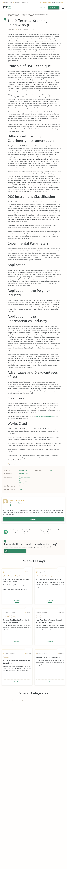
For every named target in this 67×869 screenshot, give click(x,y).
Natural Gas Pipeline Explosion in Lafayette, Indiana (16, 621)
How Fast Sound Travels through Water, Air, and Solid (49, 621)
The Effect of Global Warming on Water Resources (16, 580)
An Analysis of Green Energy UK (48, 579)
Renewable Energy (18, 700)
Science (29, 14)
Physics (35, 14)
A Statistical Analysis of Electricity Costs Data (16, 662)
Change (21, 483)
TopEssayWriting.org (14, 14)
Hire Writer (33, 519)
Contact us (25, 2)
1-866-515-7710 (8, 2)
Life (26, 470)
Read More (17, 600)
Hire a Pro (16, 551)
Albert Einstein (6, 700)
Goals (26, 473)
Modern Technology (23, 480)
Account (42, 8)
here (61, 2)
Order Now (53, 8)
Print (33, 29)
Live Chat (17, 2)
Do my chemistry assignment (45, 416)
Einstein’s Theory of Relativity (48, 657)
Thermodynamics (43, 14)
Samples (23, 14)
